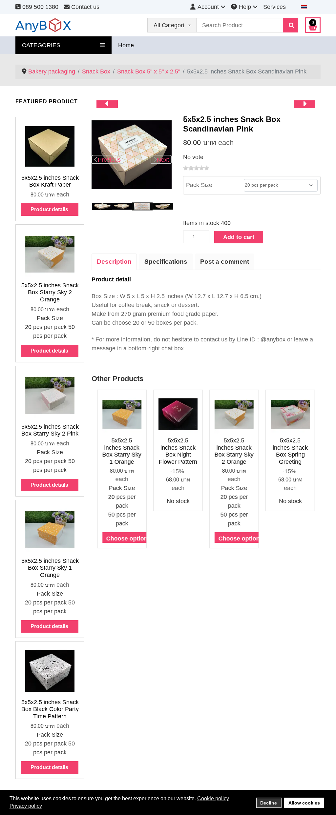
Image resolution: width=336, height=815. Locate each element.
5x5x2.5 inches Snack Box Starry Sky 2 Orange (50, 292)
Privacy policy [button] (26, 806)
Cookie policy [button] (213, 798)
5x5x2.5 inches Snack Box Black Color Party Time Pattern (50, 709)
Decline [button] (268, 802)
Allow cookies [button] (304, 802)
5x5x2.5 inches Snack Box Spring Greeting (290, 451)
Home (126, 45)
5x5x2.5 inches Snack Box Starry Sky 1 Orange (50, 568)
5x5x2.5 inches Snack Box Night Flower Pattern (178, 451)
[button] (103, 472)
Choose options (128, 538)
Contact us (84, 7)
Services (274, 7)
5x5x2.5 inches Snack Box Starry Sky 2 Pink (50, 430)
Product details (49, 209)
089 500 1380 (39, 7)
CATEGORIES (41, 45)
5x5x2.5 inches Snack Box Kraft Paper (50, 181)
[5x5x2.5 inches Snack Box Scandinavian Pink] (132, 154)
